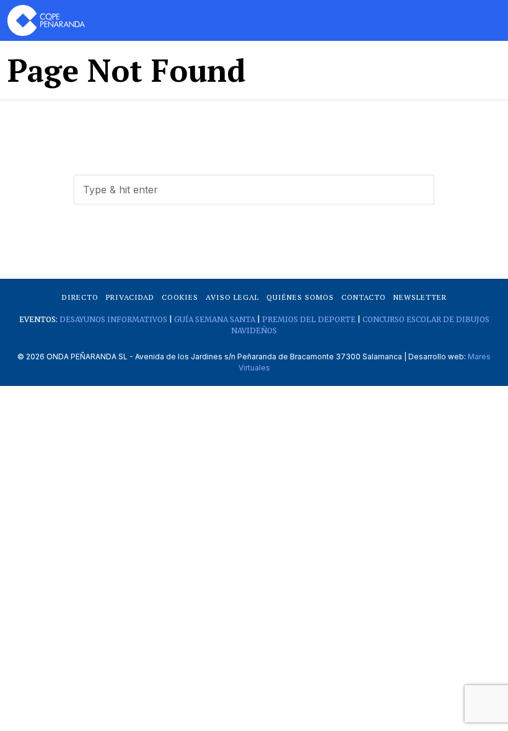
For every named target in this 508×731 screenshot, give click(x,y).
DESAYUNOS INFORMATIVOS (113, 319)
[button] (419, 189)
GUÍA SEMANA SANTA (214, 319)
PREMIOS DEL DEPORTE (309, 319)
